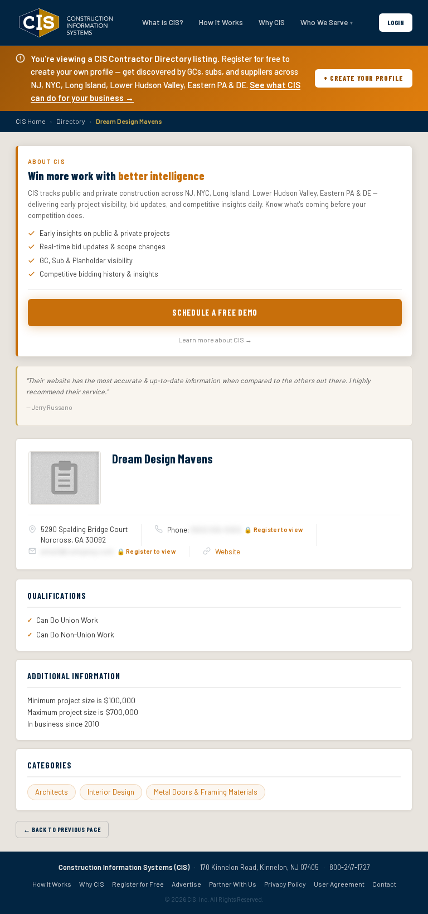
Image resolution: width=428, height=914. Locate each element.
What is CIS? (162, 22)
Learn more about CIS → (215, 340)
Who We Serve (324, 22)
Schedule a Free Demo (214, 312)
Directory (70, 121)
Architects (51, 791)
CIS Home (31, 121)
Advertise (186, 884)
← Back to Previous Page (62, 829)
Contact (384, 884)
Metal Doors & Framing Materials (205, 791)
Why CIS (272, 22)
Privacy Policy (285, 884)
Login (395, 22)
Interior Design (110, 791)
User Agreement (339, 884)
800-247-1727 (349, 867)
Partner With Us (232, 884)
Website (227, 551)
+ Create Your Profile (363, 78)
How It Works (221, 22)
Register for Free (138, 884)
